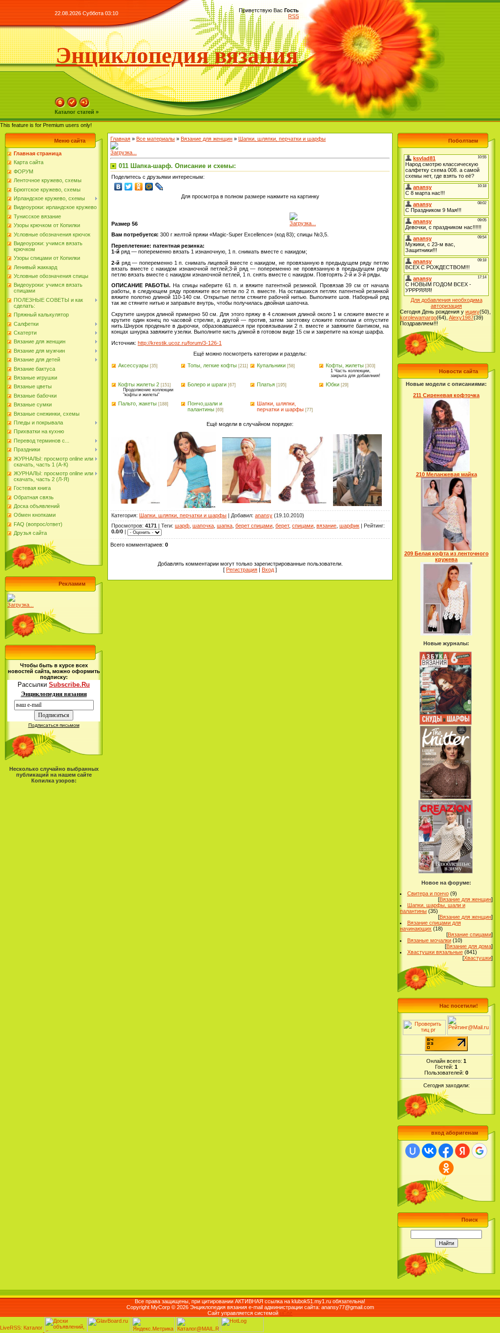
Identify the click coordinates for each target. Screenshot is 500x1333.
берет (282, 526)
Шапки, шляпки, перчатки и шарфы (282, 139)
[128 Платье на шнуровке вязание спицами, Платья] (135, 502)
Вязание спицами (469, 934)
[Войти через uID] (412, 1150)
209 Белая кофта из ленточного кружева (446, 556)
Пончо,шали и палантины (205, 406)
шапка (224, 526)
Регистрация (241, 569)
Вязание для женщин (206, 139)
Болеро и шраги (207, 384)
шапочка (203, 526)
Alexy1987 (461, 317)
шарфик (349, 526)
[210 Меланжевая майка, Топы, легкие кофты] (446, 548)
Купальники (271, 365)
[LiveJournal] (159, 186)
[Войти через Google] (479, 1151)
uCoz (286, 1313)
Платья (266, 384)
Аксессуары (133, 365)
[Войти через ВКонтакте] (429, 1150)
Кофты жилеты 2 (138, 384)
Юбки (332, 384)
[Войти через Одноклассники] (446, 1168)
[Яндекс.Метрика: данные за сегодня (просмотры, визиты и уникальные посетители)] (153, 1324)
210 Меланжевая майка (446, 474)
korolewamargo (418, 317)
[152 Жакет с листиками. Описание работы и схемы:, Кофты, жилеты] (246, 501)
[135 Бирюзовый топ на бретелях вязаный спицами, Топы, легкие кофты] (191, 506)
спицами (302, 526)
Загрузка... (20, 605)
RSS (293, 16)
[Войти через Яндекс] (462, 1150)
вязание (326, 526)
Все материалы (155, 139)
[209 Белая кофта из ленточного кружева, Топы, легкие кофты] (446, 633)
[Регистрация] (72, 106)
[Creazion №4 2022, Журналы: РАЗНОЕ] (445, 871)
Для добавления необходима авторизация (446, 303)
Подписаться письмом (54, 725)
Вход (268, 569)
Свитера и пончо (428, 893)
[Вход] (84, 106)
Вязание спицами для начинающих (430, 925)
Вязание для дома (468, 946)
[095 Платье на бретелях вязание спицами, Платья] (302, 502)
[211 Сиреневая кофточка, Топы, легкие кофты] (446, 469)
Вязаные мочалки (429, 940)
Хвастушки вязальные (435, 952)
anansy (263, 515)
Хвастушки (477, 958)
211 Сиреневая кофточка (446, 395)
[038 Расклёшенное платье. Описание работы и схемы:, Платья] (357, 504)
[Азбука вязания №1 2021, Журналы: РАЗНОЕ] (445, 723)
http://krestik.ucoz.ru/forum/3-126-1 (180, 343)
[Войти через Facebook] (445, 1150)
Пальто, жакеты (137, 403)
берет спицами (253, 526)
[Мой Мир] (149, 186)
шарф (182, 526)
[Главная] (60, 106)
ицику (472, 312)
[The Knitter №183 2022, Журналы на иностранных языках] (446, 797)
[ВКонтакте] (118, 186)
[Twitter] (129, 186)
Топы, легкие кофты (212, 365)
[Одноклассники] (139, 186)
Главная (120, 139)
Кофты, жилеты (345, 365)
